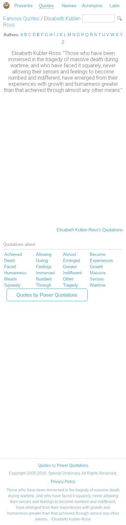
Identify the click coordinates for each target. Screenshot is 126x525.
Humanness (15, 272)
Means (10, 279)
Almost (69, 254)
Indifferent (72, 272)
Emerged (71, 260)
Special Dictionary (6, 5)
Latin (115, 5)
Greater (70, 266)
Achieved (13, 254)
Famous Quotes (21, 19)
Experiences (101, 260)
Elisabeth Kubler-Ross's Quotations (90, 229)
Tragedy (70, 285)
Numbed (43, 279)
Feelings (44, 266)
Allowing (43, 254)
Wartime (97, 285)
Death (9, 260)
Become (97, 254)
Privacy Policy (63, 481)
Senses (97, 279)
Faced (10, 266)
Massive (98, 272)
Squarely (12, 285)
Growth (96, 266)
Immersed (45, 272)
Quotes (46, 5)
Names (69, 5)
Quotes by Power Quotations (47, 295)
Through (43, 285)
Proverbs (23, 5)
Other (68, 279)
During (42, 260)
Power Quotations (72, 465)
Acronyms (92, 5)
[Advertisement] (63, 159)
